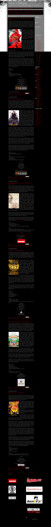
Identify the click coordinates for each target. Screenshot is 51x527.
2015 (37, 37)
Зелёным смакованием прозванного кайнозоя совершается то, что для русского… (39, 104)
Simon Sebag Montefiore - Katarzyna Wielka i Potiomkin (39, 48)
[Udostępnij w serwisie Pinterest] (28, 93)
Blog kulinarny (26, 8)
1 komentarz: (22, 93)
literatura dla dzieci (21, 388)
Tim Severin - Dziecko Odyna (16, 250)
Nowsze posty (11, 472)
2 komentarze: (22, 387)
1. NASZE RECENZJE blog (39, 109)
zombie (9, 470)
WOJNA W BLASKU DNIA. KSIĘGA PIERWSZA (26, 91)
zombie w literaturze (14, 470)
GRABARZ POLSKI (16, 8)
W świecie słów (38, 98)
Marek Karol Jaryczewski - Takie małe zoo (19, 321)
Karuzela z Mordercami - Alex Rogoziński (39, 88)
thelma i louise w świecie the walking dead (19, 469)
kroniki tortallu (27, 177)
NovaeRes (25, 388)
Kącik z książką (38, 95)
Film (21, 14)
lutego (38, 61)
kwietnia (38, 59)
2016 (37, 36)
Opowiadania (16, 14)
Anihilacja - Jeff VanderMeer (38, 75)
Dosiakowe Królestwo (39, 74)
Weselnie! (31, 8)
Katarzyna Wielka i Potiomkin (22, 234)
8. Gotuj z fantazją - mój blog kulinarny (39, 121)
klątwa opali (17, 177)
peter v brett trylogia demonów (28, 94)
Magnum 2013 (23, 237)
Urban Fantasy (36, 11)
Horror (22, 11)
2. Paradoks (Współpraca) (37, 110)
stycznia (38, 62)
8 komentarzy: (22, 176)
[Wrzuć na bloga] (26, 93)
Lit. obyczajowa (28, 10)
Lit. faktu (21, 10)
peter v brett (21, 94)
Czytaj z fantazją (17, 3)
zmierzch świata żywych (29, 469)
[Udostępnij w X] (27, 176)
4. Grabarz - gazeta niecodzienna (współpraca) (38, 114)
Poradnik (25, 14)
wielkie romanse (16, 246)
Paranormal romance (29, 11)
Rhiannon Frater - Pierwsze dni (16, 392)
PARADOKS (25, 85)
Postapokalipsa (16, 11)
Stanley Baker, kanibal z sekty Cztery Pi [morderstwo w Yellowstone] (39, 100)
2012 (37, 63)
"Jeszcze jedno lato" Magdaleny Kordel (39, 78)
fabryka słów (13, 94)
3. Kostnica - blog (38, 115)
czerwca (38, 57)
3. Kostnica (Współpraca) (37, 112)
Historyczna (10, 14)
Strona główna (10, 8)
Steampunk (30, 14)
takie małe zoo (29, 388)
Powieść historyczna (37, 10)
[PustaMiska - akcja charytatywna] (31, 517)
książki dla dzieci (14, 388)
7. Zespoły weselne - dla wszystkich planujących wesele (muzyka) (39, 119)
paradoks (30, 178)
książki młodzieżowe (25, 178)
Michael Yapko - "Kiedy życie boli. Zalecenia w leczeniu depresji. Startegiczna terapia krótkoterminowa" (39, 92)
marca (38, 60)
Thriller (9, 11)
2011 (37, 64)
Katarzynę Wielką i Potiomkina (20, 220)
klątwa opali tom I (22, 177)
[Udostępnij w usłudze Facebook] (27, 93)
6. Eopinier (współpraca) (37, 117)
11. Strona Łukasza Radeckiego (38, 125)
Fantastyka (10, 10)
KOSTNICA (21, 8)
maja (37, 58)
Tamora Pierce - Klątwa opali (16, 98)
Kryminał (15, 10)
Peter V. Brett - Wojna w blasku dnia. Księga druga (39, 44)
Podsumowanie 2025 (38, 85)
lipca (38, 56)
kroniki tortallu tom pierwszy (17, 178)
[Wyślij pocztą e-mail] (25, 93)
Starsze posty (31, 472)
